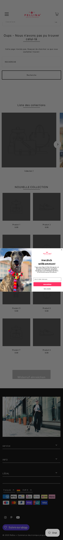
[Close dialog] (61, 250)
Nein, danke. (47, 289)
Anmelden (47, 284)
